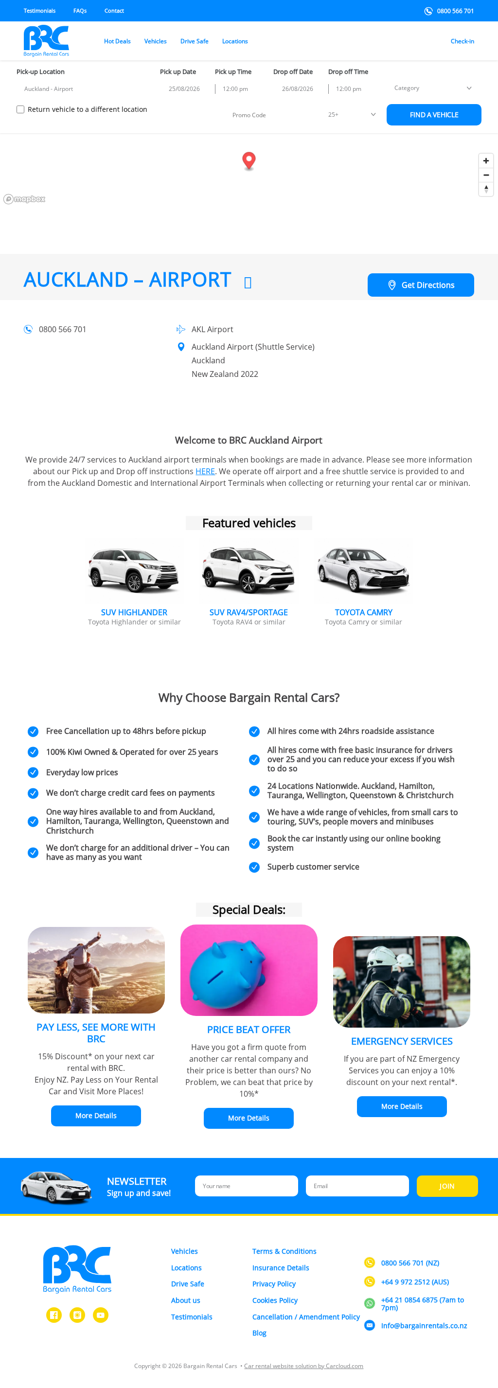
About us (185, 1300)
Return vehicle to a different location (87, 109)
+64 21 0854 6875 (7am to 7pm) (422, 1304)
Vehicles (155, 41)
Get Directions (428, 285)
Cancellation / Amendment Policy (306, 1316)
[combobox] (87, 89)
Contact (114, 10)
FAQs (80, 10)
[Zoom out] (486, 175)
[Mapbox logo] (24, 199)
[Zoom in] (486, 161)
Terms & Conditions (284, 1251)
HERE (205, 471)
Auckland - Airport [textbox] (48, 89)
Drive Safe (194, 41)
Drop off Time (348, 72)
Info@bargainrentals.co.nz (424, 1326)
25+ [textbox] (333, 114)
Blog (259, 1332)
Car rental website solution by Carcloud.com (303, 1366)
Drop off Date (293, 72)
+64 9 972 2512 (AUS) (415, 1282)
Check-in (462, 41)
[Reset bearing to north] (486, 189)
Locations (235, 41)
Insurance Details (280, 1267)
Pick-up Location (41, 72)
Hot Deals (117, 41)
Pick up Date (178, 72)
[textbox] (406, 88)
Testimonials (39, 10)
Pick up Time (233, 72)
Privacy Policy (274, 1283)
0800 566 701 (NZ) (410, 1263)
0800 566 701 (455, 11)
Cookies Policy (275, 1300)
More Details (96, 1115)
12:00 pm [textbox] (235, 89)
